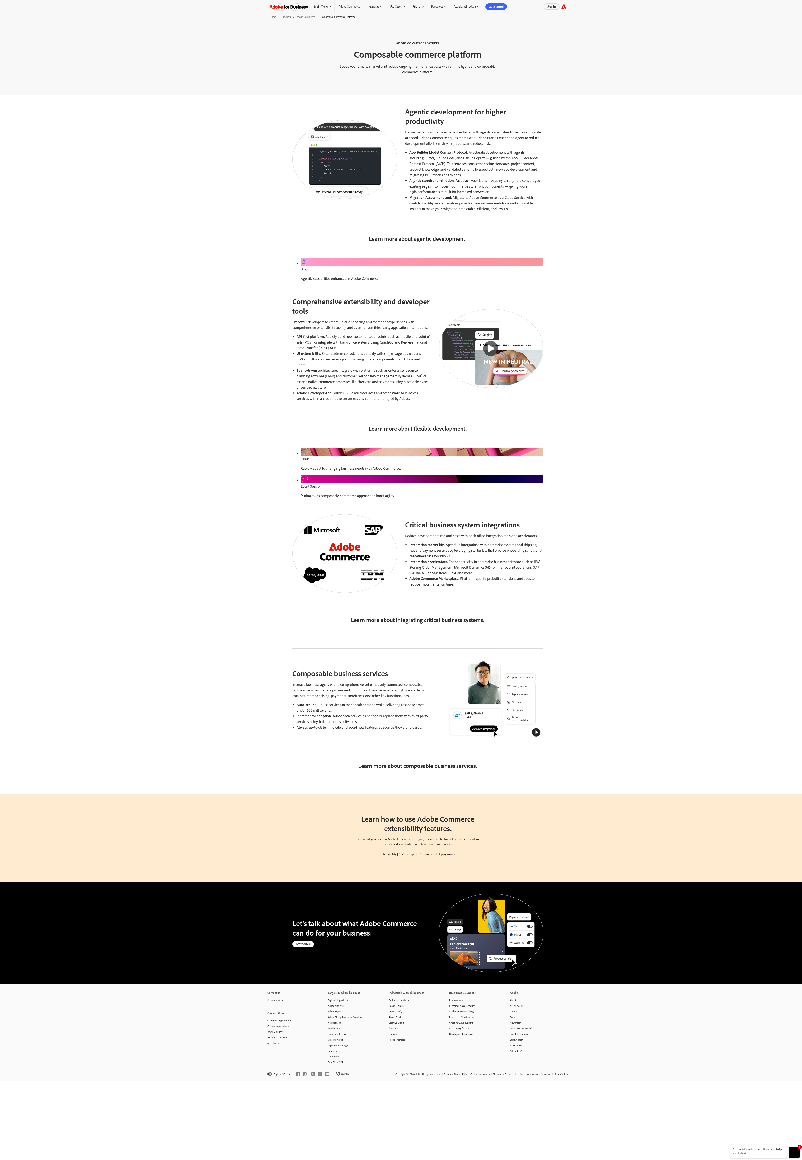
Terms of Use (460, 1074)
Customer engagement (279, 1020)
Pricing (416, 6)
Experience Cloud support (462, 1017)
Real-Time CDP (335, 1062)
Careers (514, 1011)
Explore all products (338, 1000)
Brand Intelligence (337, 1034)
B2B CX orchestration (278, 1037)
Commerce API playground (438, 854)
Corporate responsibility (522, 1028)
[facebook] (298, 1074)
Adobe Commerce (349, 6)
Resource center (457, 1000)
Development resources (461, 1034)
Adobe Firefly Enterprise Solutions (345, 1017)
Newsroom (515, 1022)
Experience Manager (338, 1045)
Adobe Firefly (395, 1011)
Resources (437, 6)
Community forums (459, 1028)
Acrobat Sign (334, 1022)
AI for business (274, 1043)
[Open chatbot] (794, 1152)
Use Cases (396, 6)
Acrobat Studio (335, 1028)
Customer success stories (462, 1005)
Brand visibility (275, 1031)
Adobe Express (335, 1011)
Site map (497, 1074)
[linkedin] (320, 1074)
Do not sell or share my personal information (528, 1074)
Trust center (516, 1045)
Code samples (408, 854)
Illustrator (394, 1028)
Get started (496, 7)
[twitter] (313, 1074)
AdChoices (562, 1074)
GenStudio (333, 1056)
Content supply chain (278, 1026)
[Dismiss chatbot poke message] (727, 1147)
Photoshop (394, 1034)
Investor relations (519, 1034)
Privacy (447, 1074)
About (513, 1000)
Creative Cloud (335, 1039)
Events (513, 1017)
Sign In (551, 6)
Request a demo (275, 1000)
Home (273, 16)
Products (286, 16)
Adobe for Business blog (461, 1011)
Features (373, 6)
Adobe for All (516, 1050)
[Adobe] (564, 6)
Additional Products (465, 6)
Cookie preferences (480, 1074)
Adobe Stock (395, 1017)
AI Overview (516, 1005)
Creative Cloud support (461, 1022)
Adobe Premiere (397, 1039)
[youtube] (327, 1074)
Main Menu (321, 6)
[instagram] (305, 1074)
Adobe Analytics (336, 1005)
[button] (490, 348)
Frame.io (332, 1050)
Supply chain (516, 1039)
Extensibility (387, 854)
